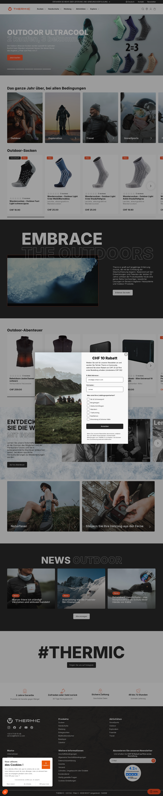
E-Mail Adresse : (92, 375)
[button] (5, 792)
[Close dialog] (126, 354)
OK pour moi (44, 784)
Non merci (11, 784)
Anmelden (105, 426)
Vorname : (90, 385)
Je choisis (27, 784)
